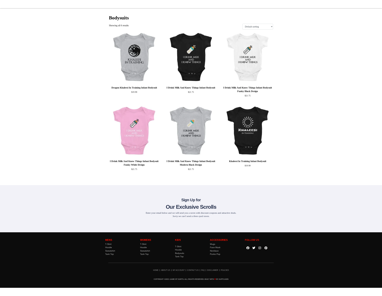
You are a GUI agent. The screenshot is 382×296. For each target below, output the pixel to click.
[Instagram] (260, 248)
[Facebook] (248, 248)
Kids (178, 240)
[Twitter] (254, 248)
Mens (108, 240)
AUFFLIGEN (223, 279)
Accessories (219, 240)
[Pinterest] (266, 248)
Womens (145, 240)
